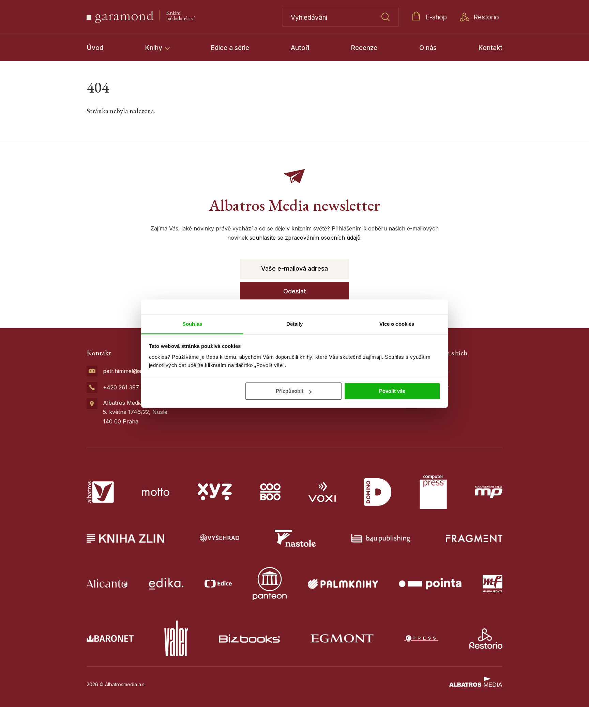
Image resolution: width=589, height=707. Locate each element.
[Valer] (176, 638)
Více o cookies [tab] (396, 324)
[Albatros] (100, 492)
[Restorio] (486, 638)
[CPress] (421, 638)
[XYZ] (214, 492)
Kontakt (490, 48)
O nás (428, 48)
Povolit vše (392, 391)
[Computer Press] (433, 492)
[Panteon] (269, 583)
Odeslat (294, 291)
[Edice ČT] (218, 583)
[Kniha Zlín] (125, 538)
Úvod (95, 48)
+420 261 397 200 (127, 387)
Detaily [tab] (294, 324)
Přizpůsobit (289, 391)
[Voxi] (322, 492)
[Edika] (166, 583)
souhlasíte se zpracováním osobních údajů (305, 237)
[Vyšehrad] (220, 538)
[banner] (157, 17)
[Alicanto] (107, 583)
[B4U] (380, 538)
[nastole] (295, 538)
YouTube (434, 403)
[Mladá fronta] (492, 583)
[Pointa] (430, 583)
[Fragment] (474, 538)
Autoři (300, 48)
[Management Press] (489, 492)
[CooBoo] (270, 492)
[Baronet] (110, 638)
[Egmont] (342, 638)
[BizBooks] (249, 638)
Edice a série (230, 48)
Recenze (364, 48)
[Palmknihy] (343, 583)
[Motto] (156, 492)
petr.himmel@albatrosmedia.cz (142, 371)
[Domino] (378, 492)
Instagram (436, 371)
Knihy (154, 48)
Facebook (436, 387)
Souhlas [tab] (192, 324)
